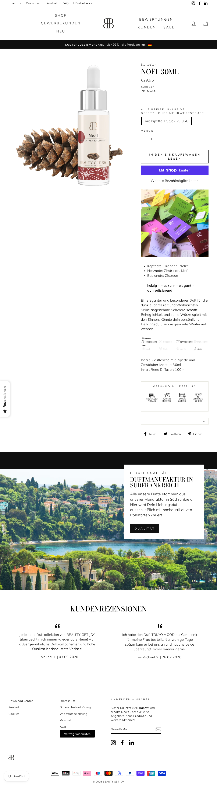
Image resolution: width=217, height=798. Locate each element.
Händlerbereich (84, 3)
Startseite (147, 64)
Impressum (67, 700)
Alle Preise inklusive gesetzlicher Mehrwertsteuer (172, 111)
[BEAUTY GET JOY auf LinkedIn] (131, 742)
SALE (169, 27)
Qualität (145, 528)
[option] (108, 44)
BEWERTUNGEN (156, 19)
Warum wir (34, 3)
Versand (65, 720)
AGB (63, 726)
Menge (147, 130)
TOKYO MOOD (163, 634)
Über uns (14, 3)
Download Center (20, 700)
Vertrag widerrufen (77, 734)
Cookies (13, 713)
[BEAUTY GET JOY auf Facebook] (122, 742)
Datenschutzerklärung (75, 707)
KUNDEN (147, 27)
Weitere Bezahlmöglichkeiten (175, 180)
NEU (60, 31)
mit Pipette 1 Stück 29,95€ (166, 121)
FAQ (65, 3)
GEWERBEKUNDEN (61, 23)
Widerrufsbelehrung (74, 713)
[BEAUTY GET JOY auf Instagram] (113, 742)
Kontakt (52, 3)
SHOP (61, 15)
